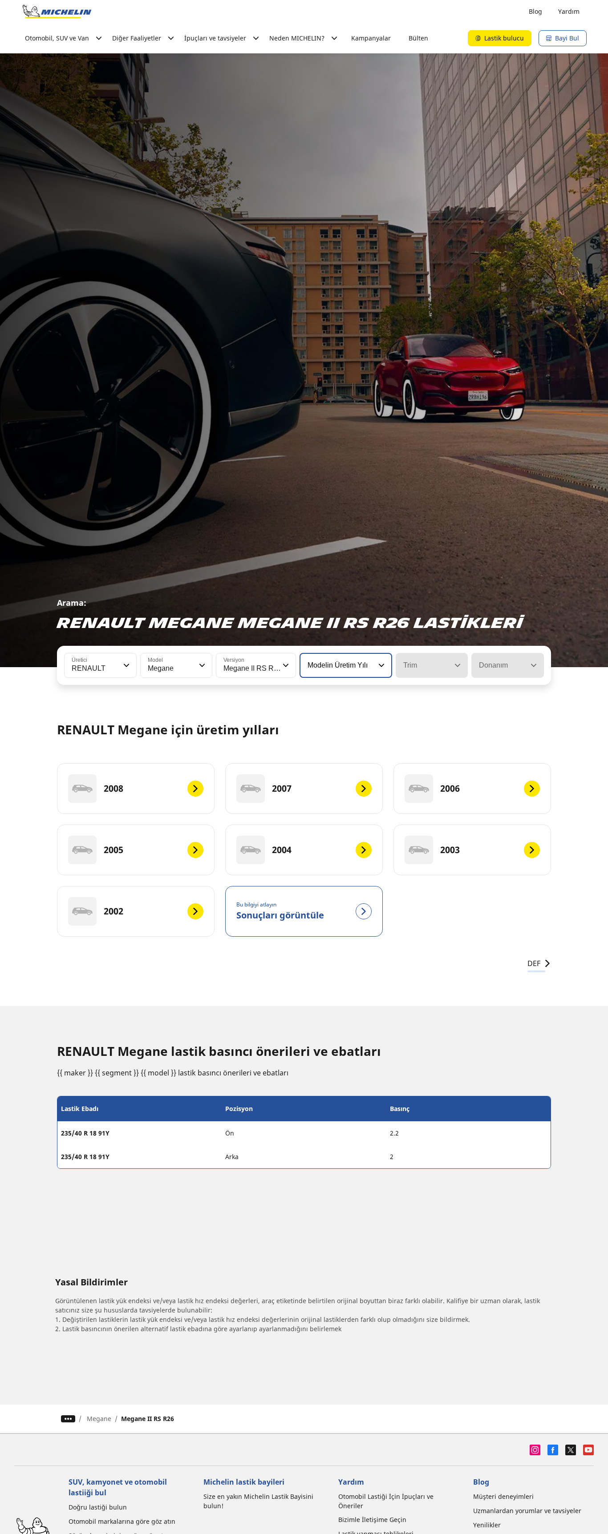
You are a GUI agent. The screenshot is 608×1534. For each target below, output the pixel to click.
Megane (99, 1418)
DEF (533, 963)
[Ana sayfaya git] (57, 12)
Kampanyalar (371, 38)
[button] (125, 665)
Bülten (418, 38)
